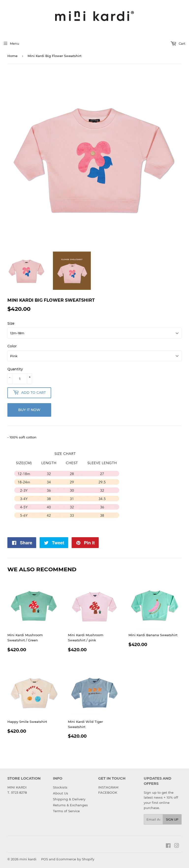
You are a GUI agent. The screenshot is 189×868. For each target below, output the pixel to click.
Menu (14, 43)
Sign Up (172, 819)
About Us (60, 793)
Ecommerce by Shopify (75, 859)
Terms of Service (66, 811)
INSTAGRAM (108, 787)
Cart (181, 43)
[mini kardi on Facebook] (168, 846)
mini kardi (27, 859)
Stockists (60, 787)
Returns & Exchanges (70, 805)
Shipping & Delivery (69, 799)
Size (11, 323)
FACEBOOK (107, 792)
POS (44, 859)
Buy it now (29, 410)
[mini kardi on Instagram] (176, 846)
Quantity (15, 369)
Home (12, 56)
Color (12, 346)
